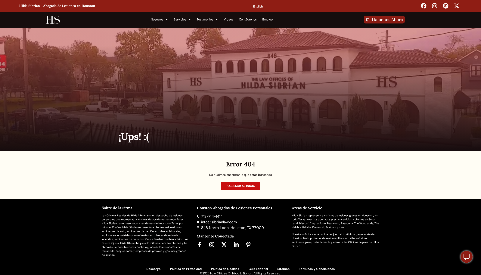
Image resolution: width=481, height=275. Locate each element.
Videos (228, 19)
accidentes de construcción (132, 239)
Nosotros (157, 19)
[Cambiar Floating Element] (467, 257)
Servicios (180, 19)
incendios (107, 239)
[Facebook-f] (199, 244)
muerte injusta (110, 243)
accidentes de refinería (164, 235)
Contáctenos (248, 19)
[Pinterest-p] (248, 244)
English (258, 6)
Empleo (267, 19)
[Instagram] (212, 244)
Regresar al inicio (240, 186)
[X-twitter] (224, 244)
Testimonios (205, 19)
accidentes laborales (167, 231)
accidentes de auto (113, 231)
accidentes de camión (140, 231)
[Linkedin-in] (236, 244)
